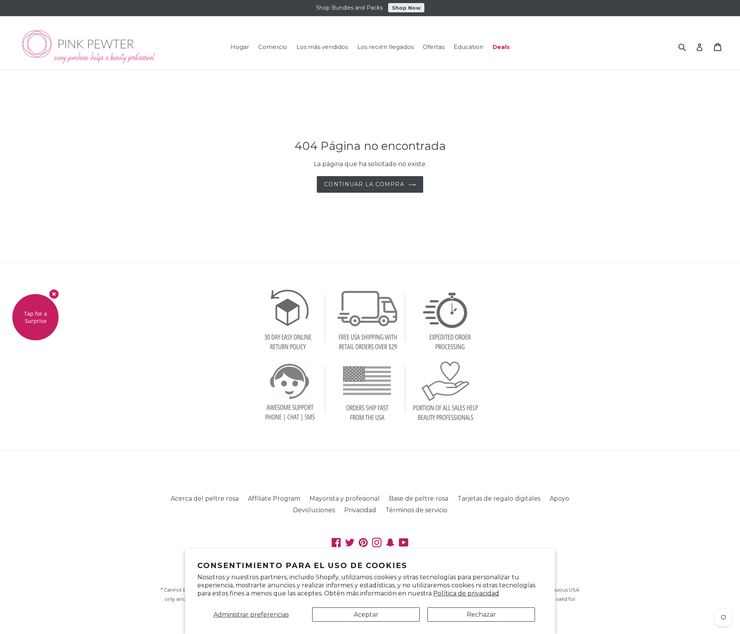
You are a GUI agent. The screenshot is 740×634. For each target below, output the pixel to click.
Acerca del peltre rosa (205, 498)
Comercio (272, 46)
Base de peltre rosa (418, 498)
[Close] (54, 294)
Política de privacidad (466, 593)
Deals (501, 46)
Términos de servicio (416, 510)
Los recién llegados (385, 46)
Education (468, 46)
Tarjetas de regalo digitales (498, 498)
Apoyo (559, 498)
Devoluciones (314, 510)
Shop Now (406, 8)
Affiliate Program (274, 498)
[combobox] (687, 47)
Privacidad (360, 510)
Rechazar (481, 614)
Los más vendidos (322, 46)
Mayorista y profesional (344, 498)
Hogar (239, 46)
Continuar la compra (364, 184)
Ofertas (433, 46)
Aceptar (366, 614)
